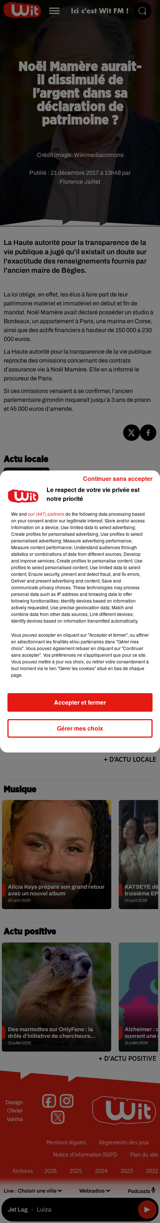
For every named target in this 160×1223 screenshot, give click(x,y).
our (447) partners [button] (46, 514)
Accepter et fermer (80, 702)
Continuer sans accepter (118, 478)
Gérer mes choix (80, 728)
